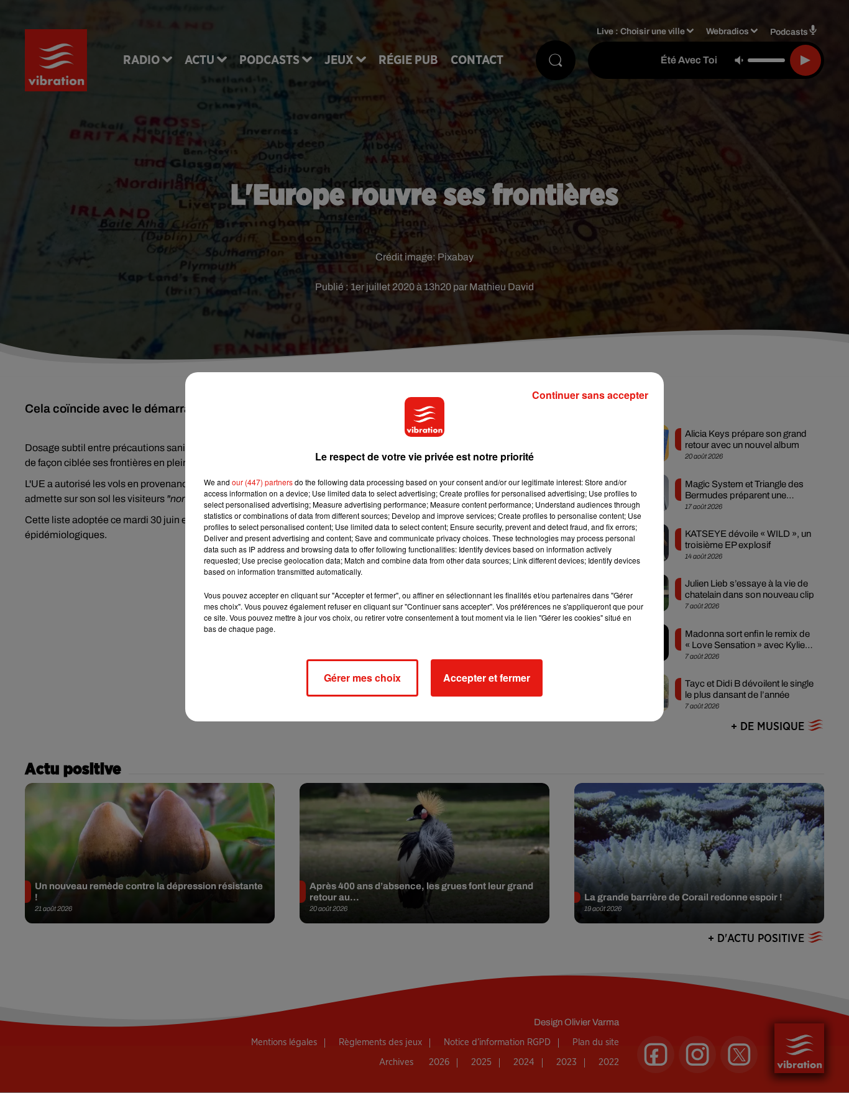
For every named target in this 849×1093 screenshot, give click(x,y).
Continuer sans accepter (590, 395)
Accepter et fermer (486, 677)
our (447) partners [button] (262, 482)
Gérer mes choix (362, 677)
